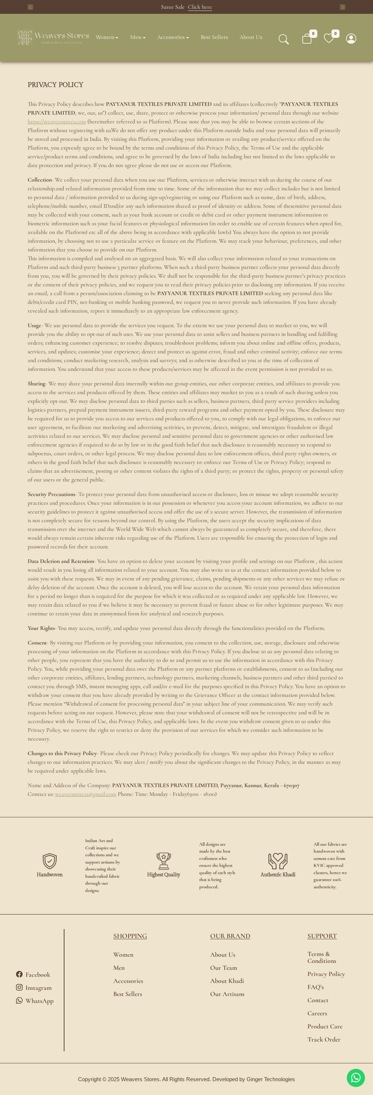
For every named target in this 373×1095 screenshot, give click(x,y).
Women (104, 37)
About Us (251, 37)
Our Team (223, 967)
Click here (200, 7)
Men (135, 37)
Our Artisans (227, 994)
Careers (317, 1013)
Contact (318, 1000)
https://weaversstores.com (57, 121)
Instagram (38, 987)
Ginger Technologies (271, 1079)
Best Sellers (214, 37)
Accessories (171, 37)
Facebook (37, 974)
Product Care (324, 1026)
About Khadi (227, 980)
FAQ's (315, 987)
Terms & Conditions (321, 957)
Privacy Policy (326, 974)
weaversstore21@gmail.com (85, 794)
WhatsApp (39, 1000)
